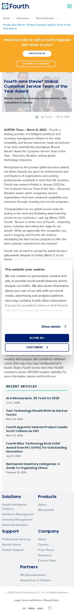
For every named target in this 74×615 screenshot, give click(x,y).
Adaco (42, 504)
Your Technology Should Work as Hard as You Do (37, 414)
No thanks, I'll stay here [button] (35, 64)
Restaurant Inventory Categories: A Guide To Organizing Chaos (33, 468)
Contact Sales (47, 560)
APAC (40, 608)
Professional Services (16, 539)
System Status (11, 544)
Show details (51, 326)
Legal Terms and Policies (28, 600)
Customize (34, 347)
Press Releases (45, 18)
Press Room (46, 550)
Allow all (37, 338)
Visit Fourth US (37, 53)
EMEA (31, 608)
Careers (43, 544)
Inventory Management (17, 519)
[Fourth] (16, 6)
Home (6, 18)
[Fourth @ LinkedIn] (50, 609)
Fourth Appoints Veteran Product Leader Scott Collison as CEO (37, 431)
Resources (23, 18)
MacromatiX (46, 510)
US (24, 608)
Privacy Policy (51, 600)
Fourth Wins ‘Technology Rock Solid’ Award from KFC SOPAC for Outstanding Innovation (36, 449)
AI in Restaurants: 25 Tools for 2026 (32, 400)
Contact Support (13, 550)
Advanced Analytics (15, 525)
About (42, 539)
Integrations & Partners (35, 580)
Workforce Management (18, 514)
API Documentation (33, 575)
